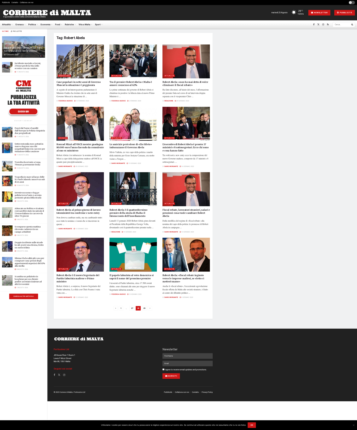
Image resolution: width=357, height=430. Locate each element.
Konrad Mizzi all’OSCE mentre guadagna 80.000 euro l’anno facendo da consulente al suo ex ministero (80, 147)
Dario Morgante (65, 166)
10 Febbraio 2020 (82, 101)
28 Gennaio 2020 (81, 166)
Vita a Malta (84, 24)
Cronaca (19, 24)
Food (57, 24)
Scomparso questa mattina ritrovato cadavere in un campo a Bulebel (28, 229)
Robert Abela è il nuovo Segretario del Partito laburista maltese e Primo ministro (77, 278)
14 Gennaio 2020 (129, 232)
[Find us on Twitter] (318, 24)
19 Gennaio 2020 (134, 163)
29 (144, 308)
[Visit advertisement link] (23, 98)
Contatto (14, 2)
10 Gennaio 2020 (134, 294)
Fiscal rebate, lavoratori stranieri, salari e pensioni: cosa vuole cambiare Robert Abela (186, 213)
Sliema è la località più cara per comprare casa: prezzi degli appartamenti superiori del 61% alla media (30, 262)
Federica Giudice (65, 101)
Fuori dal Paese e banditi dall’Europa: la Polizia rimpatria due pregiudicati (30, 130)
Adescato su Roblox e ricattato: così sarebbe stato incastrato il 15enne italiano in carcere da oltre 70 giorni (29, 212)
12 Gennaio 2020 (81, 297)
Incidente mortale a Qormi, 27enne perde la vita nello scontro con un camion (28, 66)
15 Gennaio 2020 (81, 229)
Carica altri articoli (23, 296)
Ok (251, 425)
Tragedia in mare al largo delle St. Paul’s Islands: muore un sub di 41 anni (30, 179)
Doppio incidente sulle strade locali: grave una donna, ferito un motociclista (29, 245)
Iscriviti (172, 376)
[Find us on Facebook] (313, 24)
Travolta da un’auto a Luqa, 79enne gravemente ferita (28, 163)
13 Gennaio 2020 (187, 232)
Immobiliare (64, 76)
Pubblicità (6, 2)
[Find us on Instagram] (323, 24)
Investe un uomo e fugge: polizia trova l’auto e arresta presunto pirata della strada (28, 195)
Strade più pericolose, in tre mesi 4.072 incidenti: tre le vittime (23, 49)
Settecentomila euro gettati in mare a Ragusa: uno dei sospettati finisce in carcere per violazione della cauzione (30, 148)
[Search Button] (352, 24)
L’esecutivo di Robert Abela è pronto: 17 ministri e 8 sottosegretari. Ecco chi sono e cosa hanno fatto (185, 147)
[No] (353, 425)
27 (132, 308)
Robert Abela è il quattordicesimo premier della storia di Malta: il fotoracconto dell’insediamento (128, 213)
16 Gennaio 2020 (187, 166)
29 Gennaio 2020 (182, 101)
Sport (98, 24)
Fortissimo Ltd (61, 349)
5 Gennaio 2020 (187, 297)
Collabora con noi (26, 2)
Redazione (168, 101)
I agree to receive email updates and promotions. (185, 369)
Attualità (6, 24)
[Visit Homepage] (47, 12)
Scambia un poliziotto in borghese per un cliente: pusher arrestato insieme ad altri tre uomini (28, 280)
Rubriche (69, 24)
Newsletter (320, 12)
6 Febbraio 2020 (134, 101)
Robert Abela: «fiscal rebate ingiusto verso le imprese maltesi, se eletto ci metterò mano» (183, 278)
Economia (45, 24)
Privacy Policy (207, 392)
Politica (32, 24)
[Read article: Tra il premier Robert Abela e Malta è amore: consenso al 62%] (133, 61)
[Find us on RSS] (328, 24)
